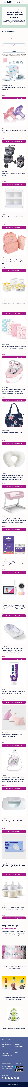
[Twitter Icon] (18, 1078)
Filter (14, 51)
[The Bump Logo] (8, 2)
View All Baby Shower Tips (9, 928)
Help (3, 1046)
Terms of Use (4, 1059)
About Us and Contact (6, 1044)
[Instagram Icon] (9, 1078)
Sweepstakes (5, 1048)
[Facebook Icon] (2, 1078)
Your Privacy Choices (19, 1042)
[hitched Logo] (3, 1068)
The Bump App (5, 1042)
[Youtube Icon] (15, 1078)
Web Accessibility (19, 1046)
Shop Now (14, 45)
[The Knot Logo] (4, 1066)
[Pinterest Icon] (12, 1078)
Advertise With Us (6, 1051)
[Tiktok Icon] (6, 1078)
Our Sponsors (18, 1048)
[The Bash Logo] (10, 1066)
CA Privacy (17, 1044)
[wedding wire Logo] (9, 1068)
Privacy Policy (5, 1053)
